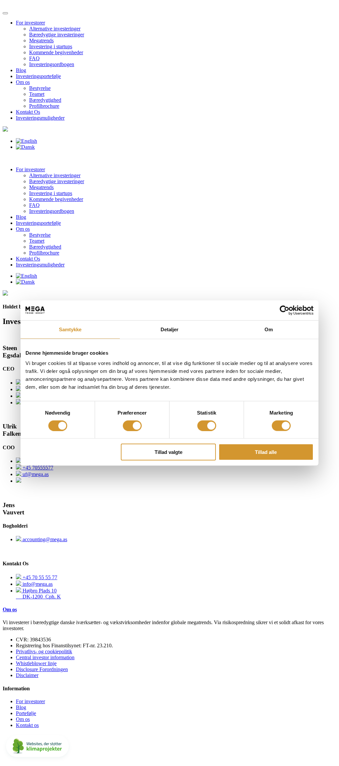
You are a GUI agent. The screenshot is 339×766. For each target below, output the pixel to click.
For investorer (30, 22)
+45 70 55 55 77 (39, 577)
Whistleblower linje (36, 663)
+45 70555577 (37, 467)
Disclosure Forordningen (42, 669)
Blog (21, 70)
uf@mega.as (35, 474)
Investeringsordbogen (51, 64)
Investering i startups (50, 46)
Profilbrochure (44, 106)
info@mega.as (37, 584)
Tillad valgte (168, 452)
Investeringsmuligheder (40, 118)
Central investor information (45, 657)
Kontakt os (27, 725)
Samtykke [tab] (70, 329)
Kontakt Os (28, 112)
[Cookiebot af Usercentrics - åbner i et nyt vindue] (285, 310)
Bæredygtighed (45, 100)
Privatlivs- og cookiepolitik (44, 651)
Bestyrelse (40, 88)
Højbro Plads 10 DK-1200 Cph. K (38, 593)
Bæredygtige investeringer (56, 34)
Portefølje (26, 713)
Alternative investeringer (54, 28)
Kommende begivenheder (56, 52)
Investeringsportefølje (38, 76)
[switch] (132, 425)
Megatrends (41, 40)
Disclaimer (27, 675)
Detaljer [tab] (170, 329)
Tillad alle (266, 452)
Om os (23, 82)
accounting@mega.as (44, 539)
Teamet (36, 94)
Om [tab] (269, 329)
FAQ (34, 58)
